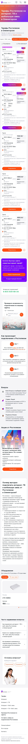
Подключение (9, 664)
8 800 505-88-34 (11, 291)
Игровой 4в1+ (5, 216)
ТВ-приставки (13, 577)
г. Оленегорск (10, 310)
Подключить (12, 85)
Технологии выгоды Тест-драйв (8, 51)
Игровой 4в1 (5, 175)
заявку (14, 348)
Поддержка (19, 664)
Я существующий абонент (14, 279)
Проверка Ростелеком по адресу (9, 714)
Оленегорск (7, 6)
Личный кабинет (6, 725)
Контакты (4, 731)
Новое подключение (14, 274)
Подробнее (12, 469)
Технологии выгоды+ (7, 135)
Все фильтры (22, 44)
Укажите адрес (17, 35)
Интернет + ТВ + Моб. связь (20, 39)
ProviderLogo (6, 2)
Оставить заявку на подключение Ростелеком (9, 719)
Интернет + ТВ (5, 702)
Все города (4, 728)
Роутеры (4, 577)
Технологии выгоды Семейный (8, 92)
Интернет (4, 699)
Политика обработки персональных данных (10, 740)
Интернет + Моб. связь (8, 705)
